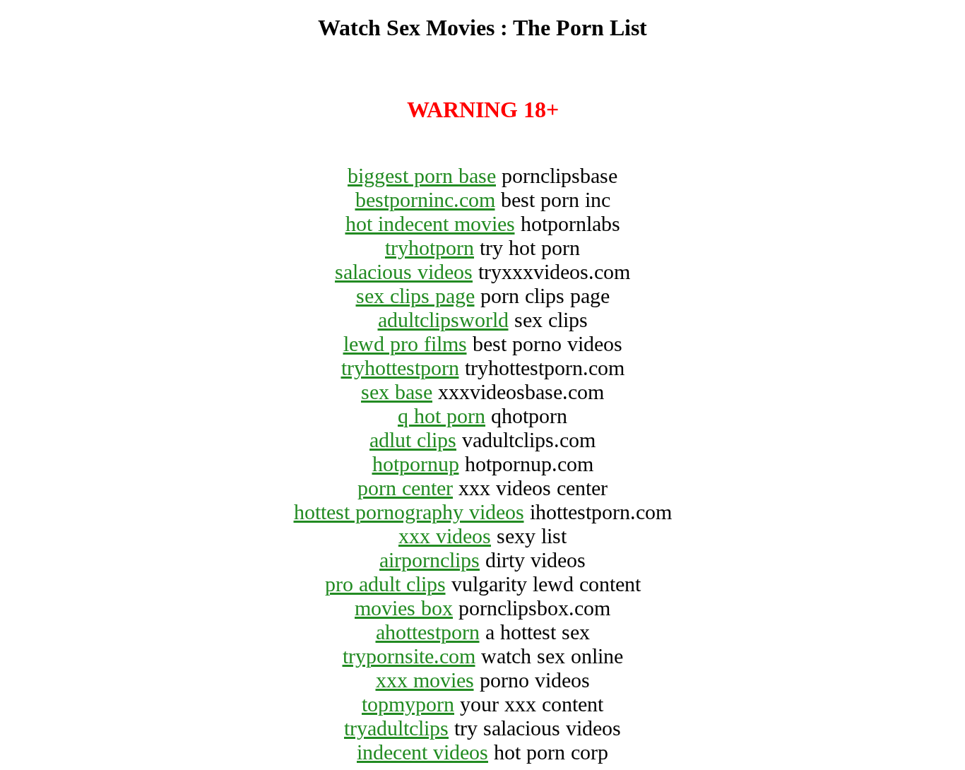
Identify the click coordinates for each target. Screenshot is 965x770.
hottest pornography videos (409, 511)
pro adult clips (385, 584)
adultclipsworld (443, 319)
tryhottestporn (400, 367)
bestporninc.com (425, 199)
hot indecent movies (430, 223)
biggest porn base (422, 175)
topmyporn (408, 704)
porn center (405, 487)
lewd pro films (405, 343)
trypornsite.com (409, 656)
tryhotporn (429, 247)
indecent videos (422, 752)
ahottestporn (428, 632)
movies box (404, 608)
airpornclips (429, 559)
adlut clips (412, 439)
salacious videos (404, 271)
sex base (396, 391)
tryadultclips (396, 728)
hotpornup (415, 463)
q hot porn (441, 415)
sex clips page (415, 295)
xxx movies (425, 680)
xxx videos (444, 535)
